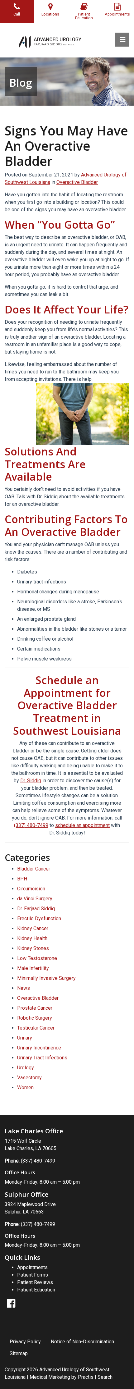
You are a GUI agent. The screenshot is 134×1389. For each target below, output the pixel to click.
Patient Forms (32, 1275)
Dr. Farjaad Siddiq (36, 909)
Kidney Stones (33, 948)
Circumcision (31, 889)
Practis (85, 1377)
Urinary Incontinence (39, 1048)
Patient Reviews (35, 1282)
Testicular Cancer (36, 1028)
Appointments (32, 1267)
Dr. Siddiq (30, 781)
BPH (22, 879)
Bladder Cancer (33, 869)
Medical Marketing (50, 1377)
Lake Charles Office (34, 1131)
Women (25, 1087)
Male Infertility (33, 968)
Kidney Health (32, 938)
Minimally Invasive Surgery (46, 978)
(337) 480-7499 (31, 825)
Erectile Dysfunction (39, 918)
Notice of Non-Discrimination (82, 1342)
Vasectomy (29, 1078)
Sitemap (19, 1353)
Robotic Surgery (34, 1018)
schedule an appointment (82, 825)
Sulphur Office (26, 1194)
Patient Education (36, 1290)
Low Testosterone (37, 958)
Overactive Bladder (77, 182)
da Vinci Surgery (34, 899)
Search (105, 1377)
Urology (25, 1068)
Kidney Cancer (32, 928)
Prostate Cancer (34, 1008)
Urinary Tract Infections (42, 1058)
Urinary (24, 1038)
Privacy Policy (25, 1342)
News (23, 988)
